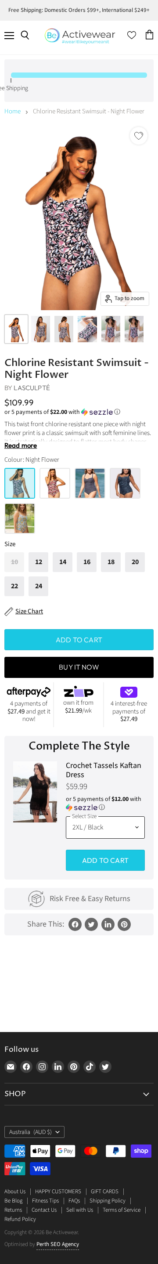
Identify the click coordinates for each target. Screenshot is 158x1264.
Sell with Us (79, 1210)
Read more (20, 445)
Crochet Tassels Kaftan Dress (103, 770)
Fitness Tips (45, 1201)
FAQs (74, 1201)
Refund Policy (20, 1219)
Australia (30, 1132)
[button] (79, 412)
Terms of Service (121, 1210)
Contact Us (44, 1210)
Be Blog (13, 1201)
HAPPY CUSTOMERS (58, 1191)
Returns (13, 1210)
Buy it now (79, 667)
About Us (14, 1191)
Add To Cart (105, 860)
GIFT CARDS (104, 1191)
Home (12, 111)
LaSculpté (32, 388)
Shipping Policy (108, 1201)
